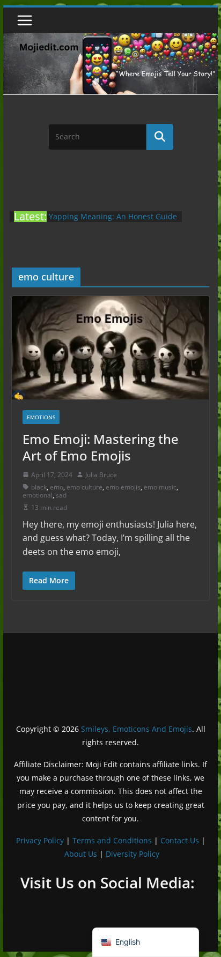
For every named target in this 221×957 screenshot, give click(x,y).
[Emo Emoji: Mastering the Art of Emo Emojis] (110, 347)
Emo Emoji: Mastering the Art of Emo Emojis (101, 447)
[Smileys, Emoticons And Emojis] (110, 38)
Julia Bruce (101, 475)
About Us (80, 854)
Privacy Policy (40, 840)
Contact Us (179, 840)
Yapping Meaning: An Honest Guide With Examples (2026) (113, 221)
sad (61, 495)
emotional (38, 495)
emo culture (84, 487)
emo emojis (123, 487)
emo (56, 487)
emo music (160, 487)
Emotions (41, 417)
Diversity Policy (132, 854)
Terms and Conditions (112, 840)
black (39, 487)
